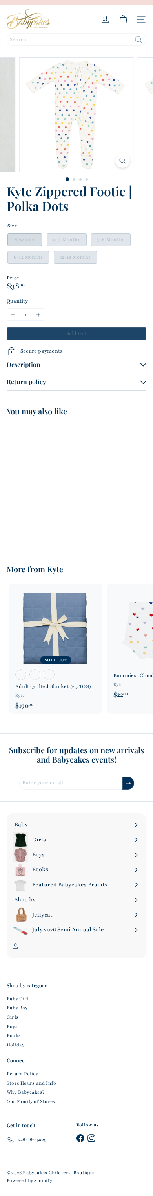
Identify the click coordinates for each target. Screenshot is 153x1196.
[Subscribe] (128, 783)
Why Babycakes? (25, 1092)
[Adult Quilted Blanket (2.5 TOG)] (56, 649)
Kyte (55, 569)
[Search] (138, 39)
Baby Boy (17, 1007)
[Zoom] (122, 160)
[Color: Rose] (20, 674)
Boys (12, 1026)
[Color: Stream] (49, 674)
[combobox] (76, 39)
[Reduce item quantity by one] (13, 314)
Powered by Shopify (29, 1180)
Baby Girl (18, 998)
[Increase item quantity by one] (38, 314)
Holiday (15, 1045)
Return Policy (22, 1074)
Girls (12, 1017)
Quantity (17, 301)
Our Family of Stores (31, 1101)
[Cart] (123, 19)
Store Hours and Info (31, 1083)
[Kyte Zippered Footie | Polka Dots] (56, 485)
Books (14, 1035)
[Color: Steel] (34, 674)
